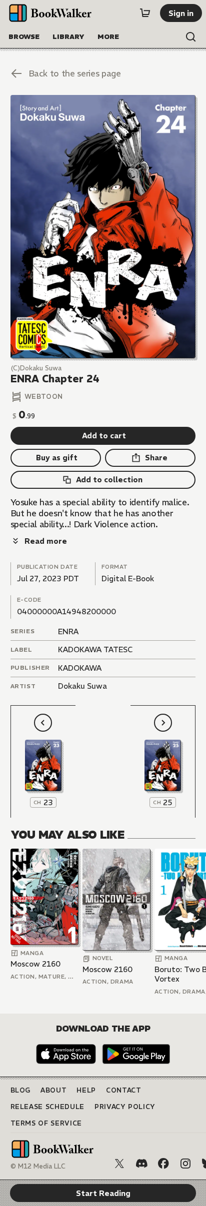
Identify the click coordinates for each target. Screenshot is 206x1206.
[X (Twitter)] (120, 1164)
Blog (20, 1090)
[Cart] (145, 13)
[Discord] (142, 1164)
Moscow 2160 (35, 964)
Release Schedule (47, 1107)
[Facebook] (164, 1164)
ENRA (68, 631)
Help (86, 1090)
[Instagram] (186, 1164)
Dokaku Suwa (82, 686)
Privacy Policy (125, 1107)
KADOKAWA (80, 668)
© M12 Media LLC (38, 1166)
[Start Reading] (103, 226)
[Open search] (191, 37)
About (53, 1090)
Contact (124, 1090)
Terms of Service (46, 1123)
